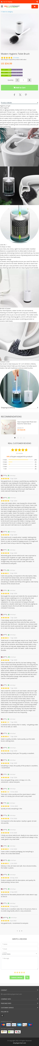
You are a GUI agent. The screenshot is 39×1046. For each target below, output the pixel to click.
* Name (4, 944)
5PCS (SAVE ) (6, 75)
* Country (4, 952)
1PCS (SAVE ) (6, 70)
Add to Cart (20, 87)
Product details (6, 103)
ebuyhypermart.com (19, 1043)
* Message (5, 958)
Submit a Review (16, 977)
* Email (4, 949)
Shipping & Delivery (8, 407)
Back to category (7, 12)
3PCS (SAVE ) (6, 72)
